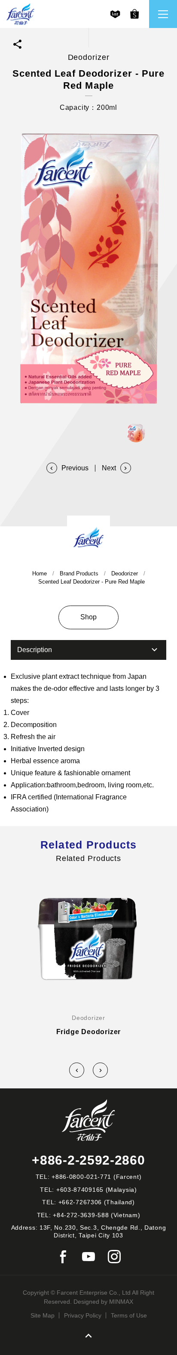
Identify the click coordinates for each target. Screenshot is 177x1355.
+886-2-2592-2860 (88, 1160)
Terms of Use (129, 1315)
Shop (88, 617)
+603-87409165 (80, 1189)
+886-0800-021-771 (81, 1176)
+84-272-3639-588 (81, 1215)
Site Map (43, 1315)
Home (39, 573)
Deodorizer (124, 573)
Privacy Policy (82, 1315)
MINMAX (121, 1301)
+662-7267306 (80, 1202)
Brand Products (79, 573)
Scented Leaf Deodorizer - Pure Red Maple (91, 581)
